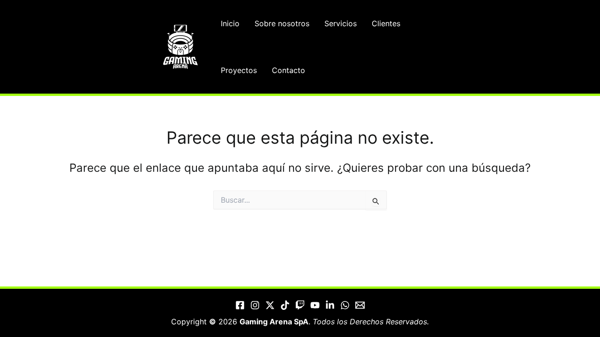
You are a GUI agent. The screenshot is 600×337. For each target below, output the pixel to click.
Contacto (288, 70)
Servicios (340, 23)
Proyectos (239, 70)
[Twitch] (300, 305)
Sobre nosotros (282, 23)
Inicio (230, 23)
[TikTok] (285, 305)
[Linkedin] (330, 305)
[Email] (360, 305)
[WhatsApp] (345, 305)
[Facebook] (240, 305)
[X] (270, 305)
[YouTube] (315, 305)
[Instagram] (255, 305)
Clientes (386, 23)
